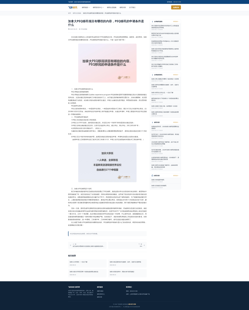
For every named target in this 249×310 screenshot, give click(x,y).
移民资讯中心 (98, 7)
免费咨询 (176, 7)
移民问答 (123, 7)
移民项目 (86, 7)
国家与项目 (100, 291)
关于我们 (132, 7)
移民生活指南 (111, 7)
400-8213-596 (177, 2)
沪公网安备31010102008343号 (131, 307)
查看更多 (175, 21)
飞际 (72, 7)
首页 (69, 13)
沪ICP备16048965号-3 (115, 307)
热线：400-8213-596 (131, 291)
